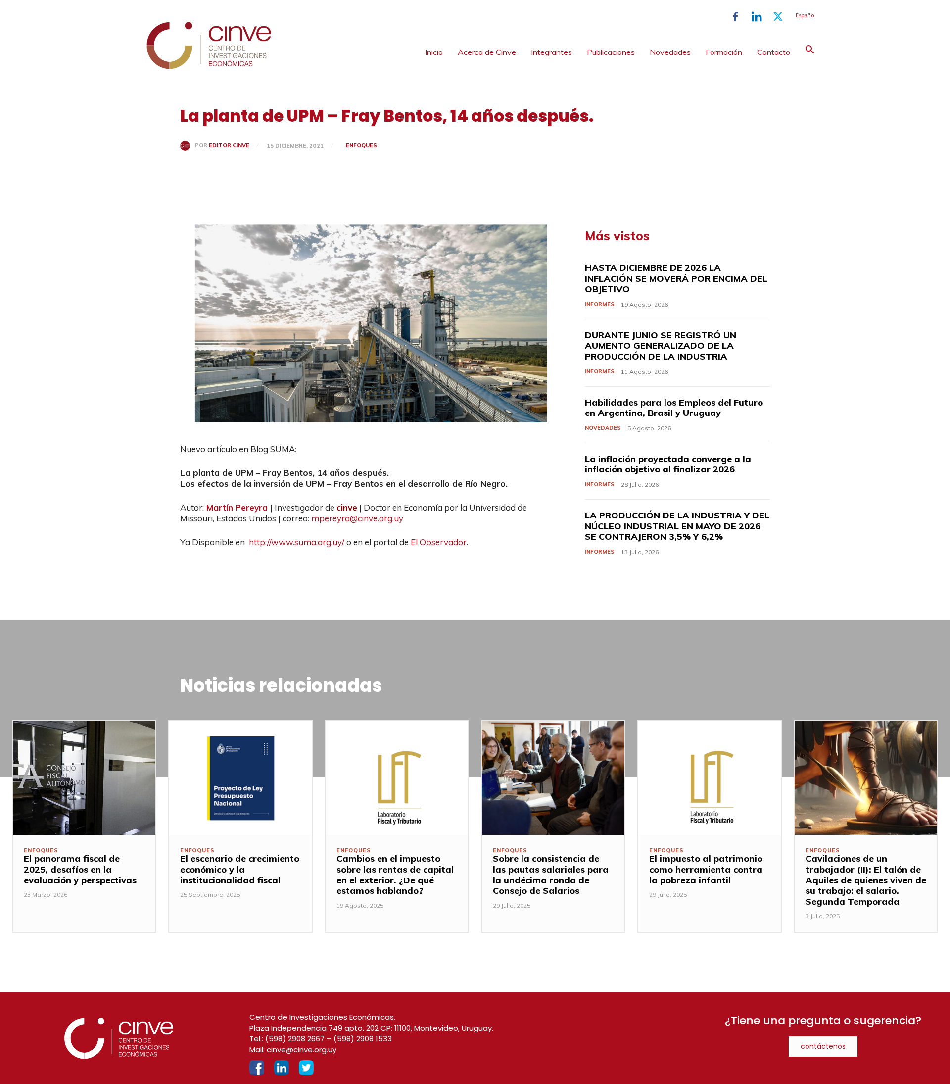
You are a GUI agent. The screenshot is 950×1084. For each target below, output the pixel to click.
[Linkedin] (756, 17)
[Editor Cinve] (187, 146)
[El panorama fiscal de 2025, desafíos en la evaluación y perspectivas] (84, 778)
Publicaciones (611, 52)
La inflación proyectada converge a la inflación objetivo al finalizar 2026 (668, 464)
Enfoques (361, 145)
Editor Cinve (229, 145)
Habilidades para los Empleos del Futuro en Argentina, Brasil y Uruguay (674, 408)
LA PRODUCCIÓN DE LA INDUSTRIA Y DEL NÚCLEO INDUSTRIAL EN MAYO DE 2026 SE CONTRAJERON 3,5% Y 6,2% (677, 526)
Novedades (670, 52)
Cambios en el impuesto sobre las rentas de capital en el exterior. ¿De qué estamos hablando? (395, 874)
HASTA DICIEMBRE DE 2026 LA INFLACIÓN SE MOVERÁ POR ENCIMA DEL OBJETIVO (676, 278)
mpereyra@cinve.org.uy (357, 518)
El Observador (439, 542)
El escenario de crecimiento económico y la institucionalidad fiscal (239, 869)
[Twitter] (777, 17)
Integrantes (551, 52)
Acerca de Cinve (487, 52)
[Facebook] (735, 17)
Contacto (773, 52)
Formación (724, 52)
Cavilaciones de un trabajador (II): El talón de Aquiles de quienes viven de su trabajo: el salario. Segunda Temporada (866, 880)
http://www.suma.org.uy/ (296, 542)
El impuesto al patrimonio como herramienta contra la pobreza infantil (705, 869)
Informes (600, 304)
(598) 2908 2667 (295, 1038)
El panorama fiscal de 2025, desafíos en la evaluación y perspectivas (80, 869)
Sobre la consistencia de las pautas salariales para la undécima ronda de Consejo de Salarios (551, 874)
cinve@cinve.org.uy (301, 1049)
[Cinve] (209, 67)
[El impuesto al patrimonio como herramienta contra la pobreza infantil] (709, 778)
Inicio (434, 52)
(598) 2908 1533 (362, 1038)
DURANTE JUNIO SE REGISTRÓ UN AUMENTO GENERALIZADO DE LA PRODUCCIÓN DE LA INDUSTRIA (660, 345)
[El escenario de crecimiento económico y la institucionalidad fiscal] (240, 778)
